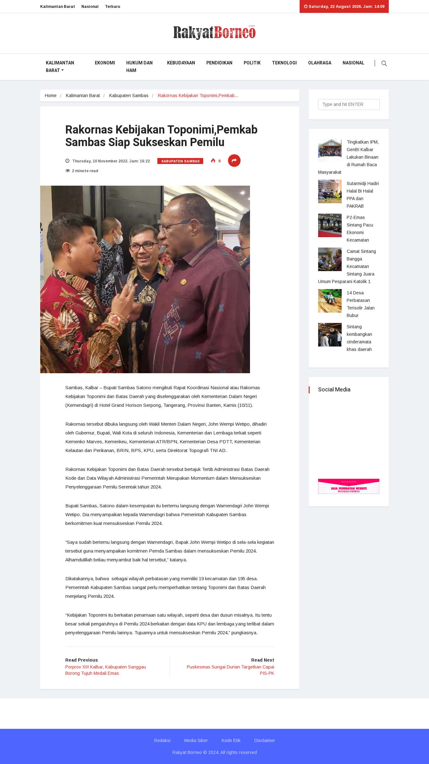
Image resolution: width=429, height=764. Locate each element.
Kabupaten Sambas (129, 95)
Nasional (90, 6)
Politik (252, 63)
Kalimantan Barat (57, 6)
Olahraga (319, 63)
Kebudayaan (181, 63)
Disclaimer (264, 740)
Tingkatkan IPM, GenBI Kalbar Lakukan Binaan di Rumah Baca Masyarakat (348, 157)
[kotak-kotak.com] (348, 485)
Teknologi (284, 63)
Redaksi (162, 740)
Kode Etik (231, 740)
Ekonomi (105, 63)
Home (51, 95)
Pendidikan (219, 63)
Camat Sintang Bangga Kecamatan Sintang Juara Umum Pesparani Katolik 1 (347, 266)
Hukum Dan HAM (139, 67)
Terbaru (112, 6)
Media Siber (196, 740)
